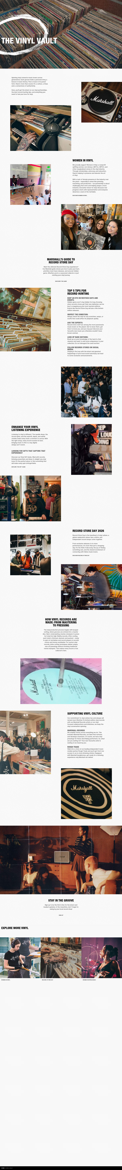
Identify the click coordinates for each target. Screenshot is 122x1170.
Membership (99, 3)
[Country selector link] (117, 3)
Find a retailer (106, 3)
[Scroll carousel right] (119, 961)
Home (2, 1168)
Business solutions (89, 3)
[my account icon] (112, 7)
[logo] (6, 6)
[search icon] (109, 7)
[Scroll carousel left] (2, 961)
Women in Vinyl (92, 165)
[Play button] (61, 681)
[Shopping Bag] (115, 7)
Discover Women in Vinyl (80, 195)
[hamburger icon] (117, 7)
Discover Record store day (81, 555)
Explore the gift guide (18, 467)
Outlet (114, 3)
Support (105, 7)
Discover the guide (61, 281)
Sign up (61, 915)
